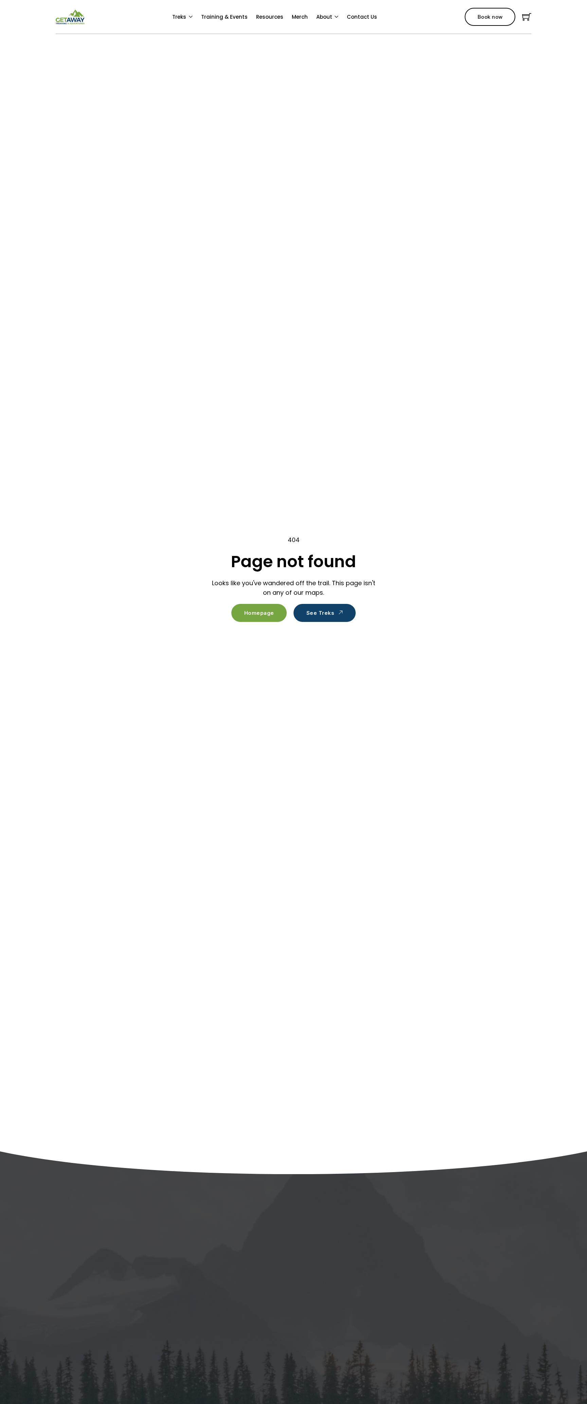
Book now (490, 17)
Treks (179, 16)
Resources (269, 16)
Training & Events (224, 16)
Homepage (259, 613)
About (324, 16)
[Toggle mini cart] (526, 16)
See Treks (320, 613)
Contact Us (362, 16)
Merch (300, 16)
